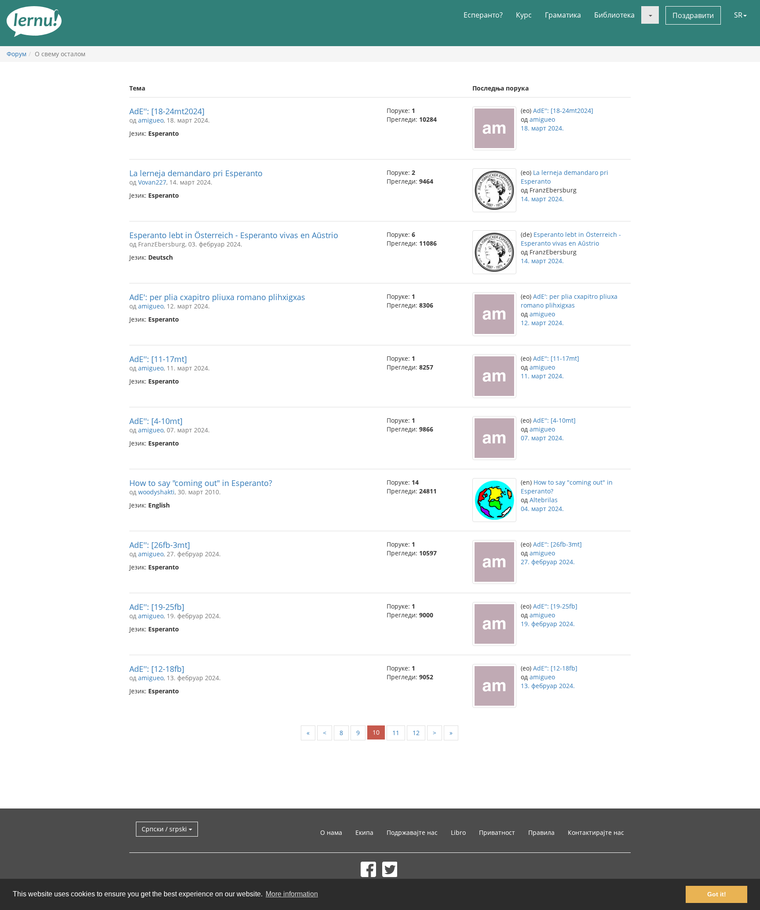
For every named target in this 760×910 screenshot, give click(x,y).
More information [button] (292, 894)
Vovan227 (152, 182)
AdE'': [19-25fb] (156, 607)
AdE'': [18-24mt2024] (167, 111)
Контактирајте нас (596, 832)
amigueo (151, 120)
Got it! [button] (716, 894)
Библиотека (614, 15)
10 (376, 732)
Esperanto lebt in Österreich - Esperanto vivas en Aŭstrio (233, 235)
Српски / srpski (165, 829)
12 (416, 733)
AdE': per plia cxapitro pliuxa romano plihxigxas (217, 297)
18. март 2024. (542, 128)
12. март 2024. (542, 323)
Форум (16, 54)
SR (738, 15)
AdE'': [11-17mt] (158, 359)
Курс (524, 15)
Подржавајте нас (412, 832)
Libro (458, 832)
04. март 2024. (542, 508)
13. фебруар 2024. (548, 686)
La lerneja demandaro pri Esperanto (196, 173)
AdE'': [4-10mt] (156, 421)
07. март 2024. (542, 438)
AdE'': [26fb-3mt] (159, 545)
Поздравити (693, 15)
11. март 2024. (542, 376)
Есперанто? (483, 15)
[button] (650, 15)
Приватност (497, 832)
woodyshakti (156, 492)
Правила (541, 832)
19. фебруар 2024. (548, 624)
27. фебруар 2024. (548, 562)
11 (395, 733)
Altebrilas (544, 500)
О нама (331, 832)
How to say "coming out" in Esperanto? (200, 483)
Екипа (364, 832)
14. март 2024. (542, 199)
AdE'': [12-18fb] (156, 668)
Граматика (563, 15)
